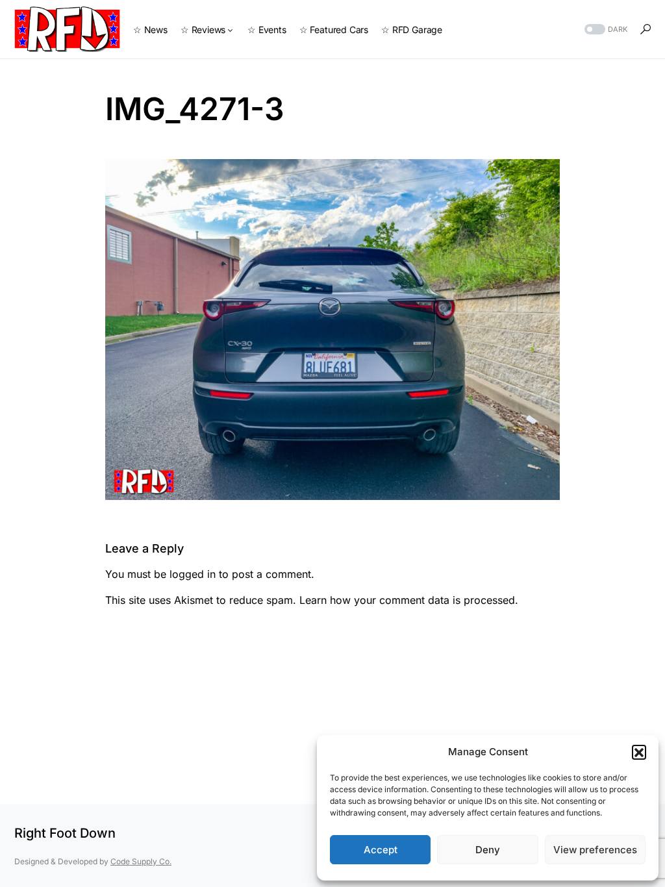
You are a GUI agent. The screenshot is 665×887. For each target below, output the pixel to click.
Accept (380, 849)
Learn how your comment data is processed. (408, 599)
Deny (487, 849)
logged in (192, 574)
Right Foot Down (65, 833)
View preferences (595, 849)
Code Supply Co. (140, 861)
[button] (639, 751)
